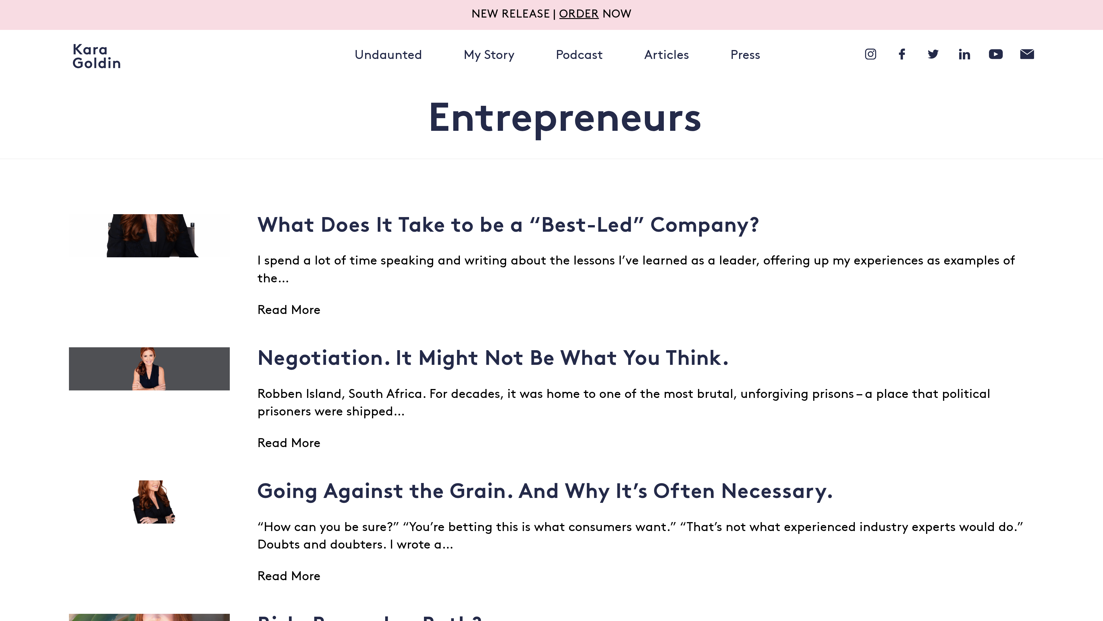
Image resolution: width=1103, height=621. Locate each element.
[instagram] (871, 54)
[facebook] (902, 54)
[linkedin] (964, 54)
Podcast (579, 55)
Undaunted (388, 55)
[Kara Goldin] (96, 56)
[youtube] (996, 54)
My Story (489, 55)
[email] (1027, 54)
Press (745, 55)
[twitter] (933, 54)
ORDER (579, 14)
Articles (666, 55)
